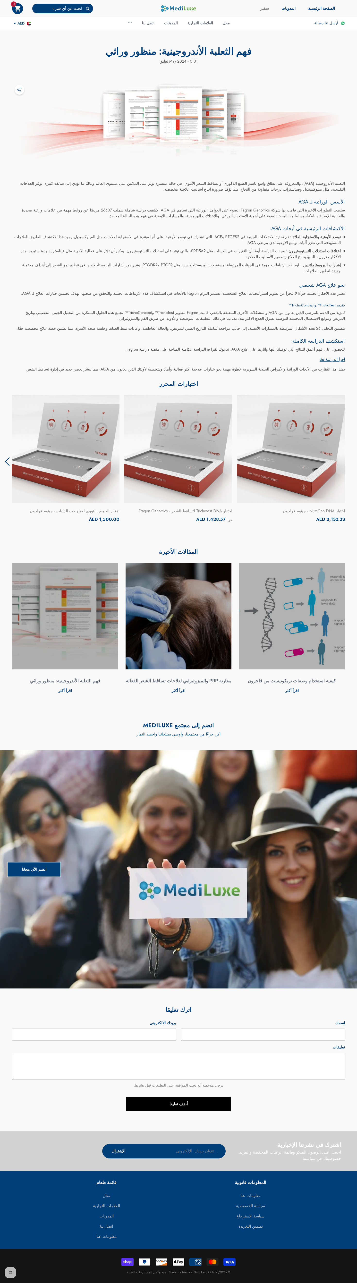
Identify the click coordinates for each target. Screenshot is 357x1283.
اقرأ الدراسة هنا (332, 359)
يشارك (19, 90)
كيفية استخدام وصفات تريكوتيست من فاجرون (292, 681)
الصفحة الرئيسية (321, 8)
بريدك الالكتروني (163, 1023)
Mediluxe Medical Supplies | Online (192, 1272)
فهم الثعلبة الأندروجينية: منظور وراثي (65, 681)
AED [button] (21, 23)
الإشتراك (118, 1151)
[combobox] (57, 8)
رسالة (318, 23)
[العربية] (29, 23)
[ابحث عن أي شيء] (62, 8)
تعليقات (339, 1047)
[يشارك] (19, 90)
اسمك (340, 1023)
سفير (264, 8)
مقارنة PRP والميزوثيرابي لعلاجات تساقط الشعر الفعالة (178, 681)
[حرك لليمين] (7, 461)
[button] (17, 8)
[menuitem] (321, 8)
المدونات (288, 8)
